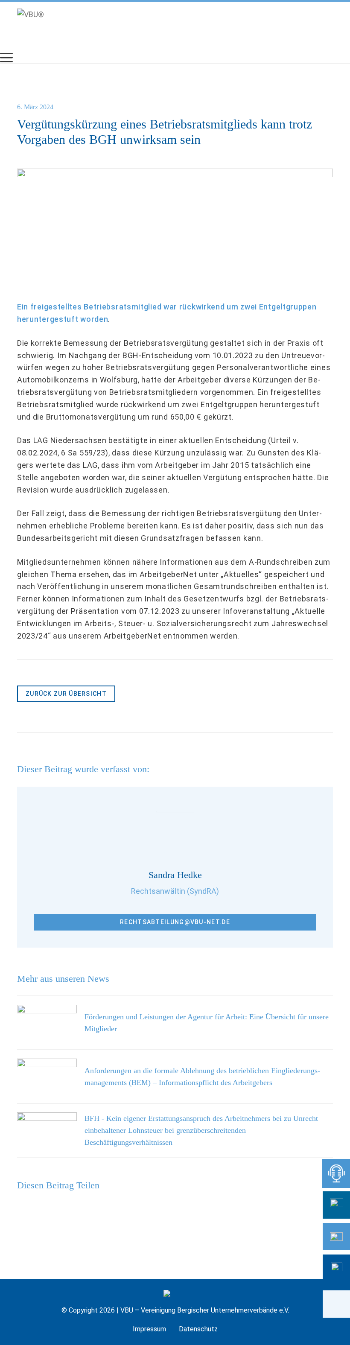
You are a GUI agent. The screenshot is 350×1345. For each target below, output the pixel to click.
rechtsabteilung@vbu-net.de (175, 922)
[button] (336, 1304)
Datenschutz (198, 1329)
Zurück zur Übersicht (66, 693)
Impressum (149, 1329)
